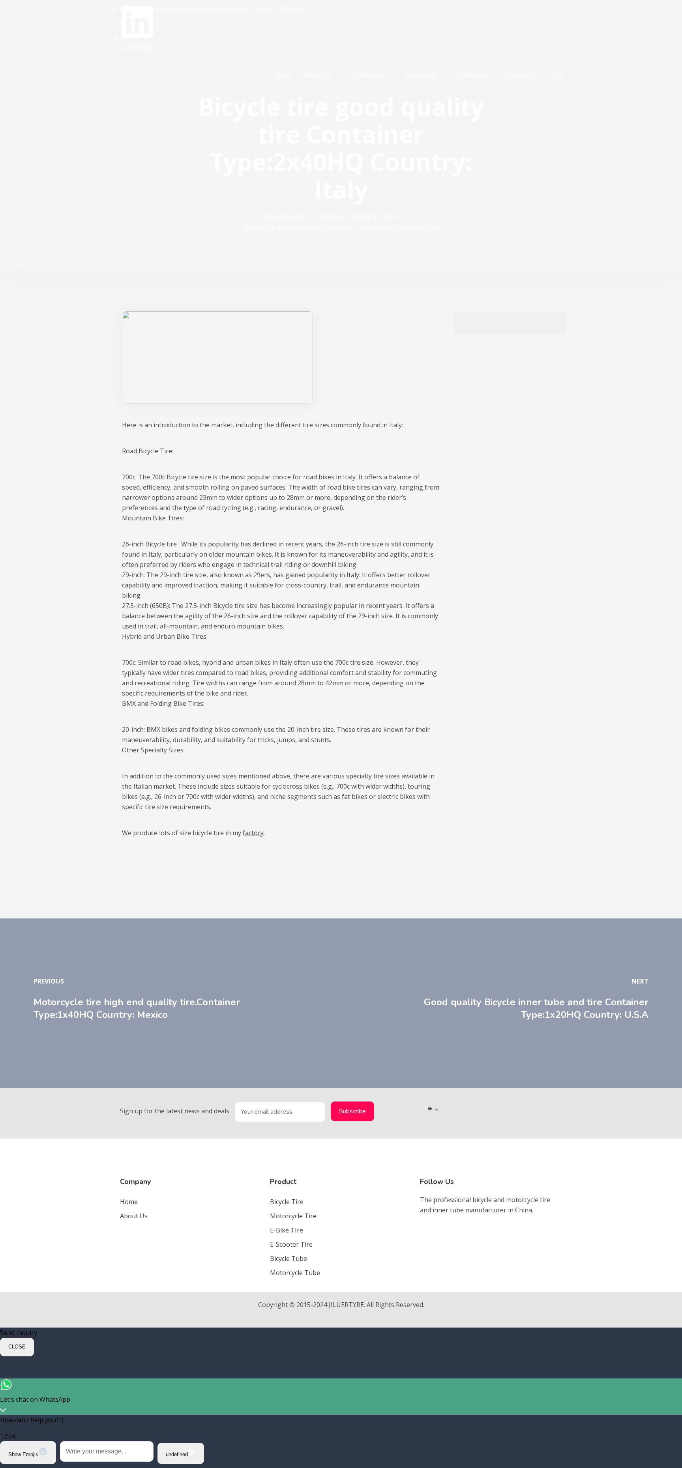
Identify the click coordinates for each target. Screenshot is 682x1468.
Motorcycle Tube (295, 1272)
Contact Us (522, 75)
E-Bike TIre (286, 1230)
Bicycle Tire (287, 1201)
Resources (421, 75)
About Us (317, 75)
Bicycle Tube (288, 1258)
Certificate (471, 75)
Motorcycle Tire (293, 1216)
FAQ (556, 75)
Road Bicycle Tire (147, 451)
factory (253, 832)
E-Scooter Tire (291, 1244)
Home (283, 75)
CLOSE (17, 1347)
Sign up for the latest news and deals (174, 1111)
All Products (368, 75)
